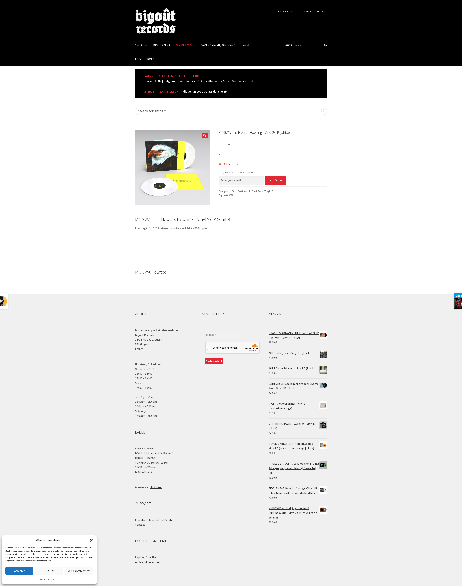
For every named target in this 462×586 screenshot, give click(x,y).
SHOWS (321, 11)
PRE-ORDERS (161, 45)
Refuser (49, 571)
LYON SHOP (306, 11)
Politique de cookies (47, 579)
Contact (140, 524)
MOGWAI (228, 195)
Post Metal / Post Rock (250, 191)
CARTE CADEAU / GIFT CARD (218, 45)
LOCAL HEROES (144, 59)
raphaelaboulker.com (148, 562)
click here (156, 487)
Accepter (19, 571)
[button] (91, 540)
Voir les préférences (79, 571)
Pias (234, 191)
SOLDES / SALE (185, 45)
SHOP (138, 45)
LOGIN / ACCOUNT (285, 11)
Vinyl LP (268, 191)
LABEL (246, 45)
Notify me (275, 180)
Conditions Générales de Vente (154, 520)
